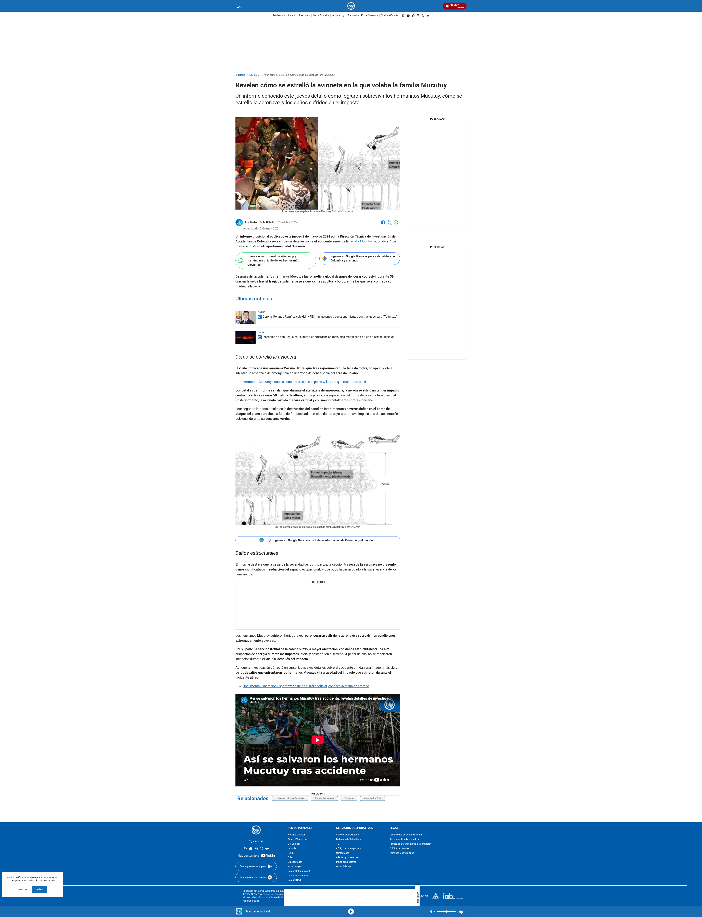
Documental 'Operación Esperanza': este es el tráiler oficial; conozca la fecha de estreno (306, 686)
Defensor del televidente (348, 839)
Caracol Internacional (299, 871)
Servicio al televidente (347, 835)
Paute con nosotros (346, 862)
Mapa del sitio (343, 866)
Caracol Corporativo (298, 875)
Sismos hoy (338, 15)
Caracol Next (294, 880)
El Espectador (295, 862)
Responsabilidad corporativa (404, 839)
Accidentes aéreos (324, 798)
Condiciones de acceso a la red (406, 835)
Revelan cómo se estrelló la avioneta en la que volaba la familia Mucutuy (298, 75)
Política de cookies (399, 848)
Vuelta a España (389, 15)
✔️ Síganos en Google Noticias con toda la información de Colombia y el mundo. (321, 540)
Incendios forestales (299, 15)
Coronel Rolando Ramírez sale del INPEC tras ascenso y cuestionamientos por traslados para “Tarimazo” (330, 316)
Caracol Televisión (297, 839)
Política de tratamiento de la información (410, 844)
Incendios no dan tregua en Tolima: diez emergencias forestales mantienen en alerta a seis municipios (328, 337)
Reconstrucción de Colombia (363, 15)
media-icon (351, 911)
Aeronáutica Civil (372, 798)
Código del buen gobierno (349, 848)
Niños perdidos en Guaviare (290, 798)
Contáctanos (342, 853)
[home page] (351, 6)
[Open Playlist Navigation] (466, 911)
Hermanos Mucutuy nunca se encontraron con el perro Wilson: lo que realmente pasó (304, 382)
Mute (432, 911)
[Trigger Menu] (238, 6)
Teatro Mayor (294, 866)
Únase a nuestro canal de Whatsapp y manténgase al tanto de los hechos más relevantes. (273, 260)
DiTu (290, 857)
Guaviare (349, 798)
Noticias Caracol (296, 835)
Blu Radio (240, 75)
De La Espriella (321, 15)
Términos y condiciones (402, 853)
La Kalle (292, 848)
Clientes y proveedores (348, 857)
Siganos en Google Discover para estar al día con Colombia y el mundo (363, 258)
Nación (253, 75)
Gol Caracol (294, 844)
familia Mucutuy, (361, 241)
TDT (338, 844)
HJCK (291, 853)
